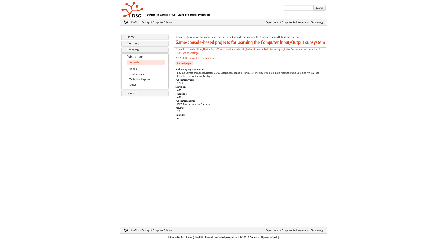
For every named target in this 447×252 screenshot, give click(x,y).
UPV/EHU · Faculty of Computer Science (151, 22)
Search (319, 7)
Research (133, 50)
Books (133, 69)
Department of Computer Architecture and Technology (294, 22)
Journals (134, 62)
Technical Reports (139, 79)
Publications (135, 57)
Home (131, 37)
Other (132, 84)
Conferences (136, 74)
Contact (132, 93)
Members (133, 43)
